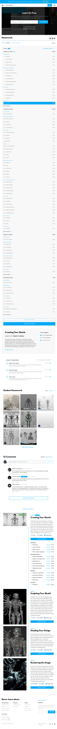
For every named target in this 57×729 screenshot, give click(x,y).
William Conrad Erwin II (17, 468)
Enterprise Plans (5, 710)
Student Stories (16, 704)
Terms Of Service (28, 710)
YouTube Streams (5, 708)
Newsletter (15, 706)
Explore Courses (5, 704)
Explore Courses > (42, 700)
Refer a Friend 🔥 (5, 719)
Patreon (3, 706)
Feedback (27, 706)
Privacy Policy (28, 708)
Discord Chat (5, 715)
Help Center (27, 704)
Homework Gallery (6, 717)
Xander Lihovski (15, 484)
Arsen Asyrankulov (16, 476)
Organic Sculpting (18, 336)
